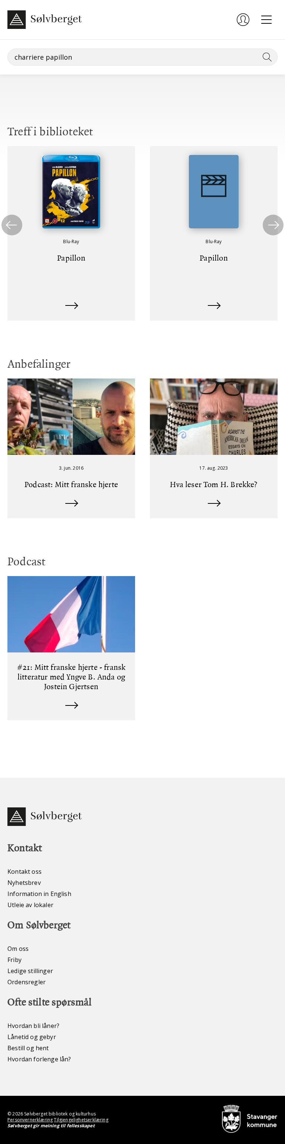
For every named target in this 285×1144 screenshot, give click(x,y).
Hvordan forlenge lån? (39, 1059)
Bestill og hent (28, 1048)
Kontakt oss (24, 871)
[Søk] (266, 57)
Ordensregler (26, 982)
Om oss (18, 949)
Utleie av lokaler (30, 905)
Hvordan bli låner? (33, 1026)
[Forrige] (11, 225)
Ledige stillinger (30, 971)
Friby (14, 960)
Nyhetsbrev (24, 883)
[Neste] (273, 225)
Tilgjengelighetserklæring (81, 1120)
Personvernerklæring (30, 1120)
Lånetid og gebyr (31, 1037)
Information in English (39, 894)
